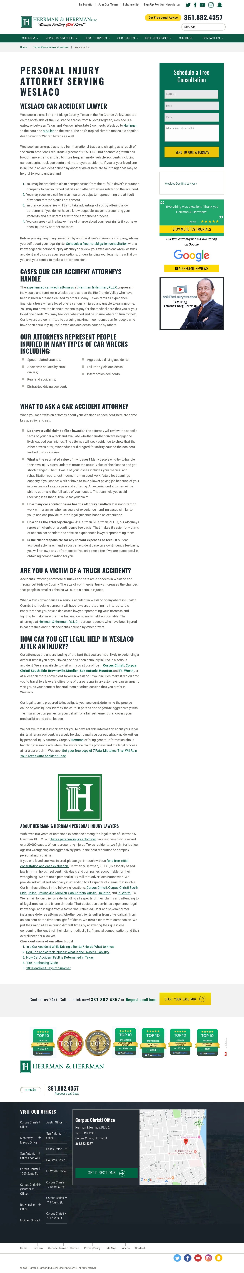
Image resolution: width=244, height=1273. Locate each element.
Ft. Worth (124, 893)
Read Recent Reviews (191, 268)
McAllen (48, 131)
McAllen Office (29, 1220)
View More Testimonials (192, 229)
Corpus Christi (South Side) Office (29, 1189)
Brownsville (46, 893)
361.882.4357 (203, 17)
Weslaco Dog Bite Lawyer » (181, 183)
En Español (86, 4)
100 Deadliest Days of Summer (48, 968)
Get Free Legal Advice (163, 17)
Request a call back (141, 999)
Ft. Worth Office (56, 1171)
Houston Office (55, 1160)
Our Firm (28, 38)
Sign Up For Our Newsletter (162, 4)
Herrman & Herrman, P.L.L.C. (98, 287)
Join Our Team (108, 4)
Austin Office (54, 1122)
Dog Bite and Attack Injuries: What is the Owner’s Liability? (67, 952)
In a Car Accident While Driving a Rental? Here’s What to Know (70, 947)
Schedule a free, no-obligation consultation (97, 244)
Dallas (32, 893)
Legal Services (96, 38)
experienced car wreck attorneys (50, 287)
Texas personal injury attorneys (73, 839)
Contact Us (211, 38)
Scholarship (131, 4)
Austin (91, 893)
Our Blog (185, 38)
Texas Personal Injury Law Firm (51, 47)
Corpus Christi (96, 887)
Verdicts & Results (60, 38)
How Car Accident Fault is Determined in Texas (60, 957)
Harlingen (130, 125)
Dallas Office (54, 1149)
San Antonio (89, 671)
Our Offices (126, 38)
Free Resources (156, 38)
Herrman (77, 740)
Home (23, 47)
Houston (104, 893)
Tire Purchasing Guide (42, 963)
